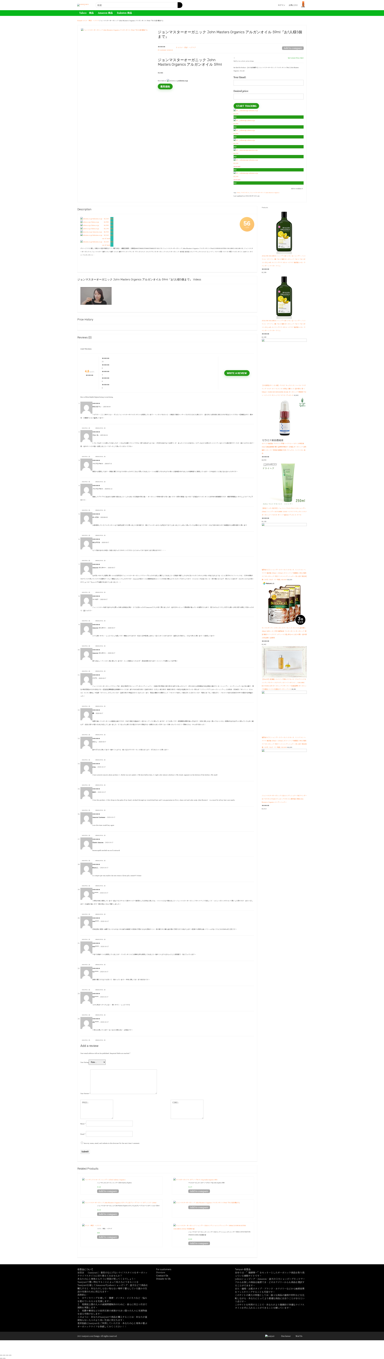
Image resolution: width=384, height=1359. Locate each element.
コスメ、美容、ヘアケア (104, 1228)
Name (83, 1124)
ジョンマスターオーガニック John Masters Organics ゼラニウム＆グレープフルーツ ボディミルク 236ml (128, 1205)
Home (79, 20)
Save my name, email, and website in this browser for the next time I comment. (112, 1143)
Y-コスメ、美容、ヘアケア (90, 20)
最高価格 (165, 86)
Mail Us (299, 1336)
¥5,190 (106, 228)
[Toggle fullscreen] (7, 1355)
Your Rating (84, 1062)
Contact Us (162, 1275)
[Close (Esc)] (1, 1355)
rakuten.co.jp (253, 110)
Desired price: (241, 90)
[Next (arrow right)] (4, 1358)
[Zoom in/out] (10, 1355)
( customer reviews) (165, 50)
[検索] (180, 5)
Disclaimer (286, 1336)
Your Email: (240, 77)
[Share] (4, 1355)
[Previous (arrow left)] (1, 1358)
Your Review (85, 1093)
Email (83, 1134)
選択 (235, 117)
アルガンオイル (245, 192)
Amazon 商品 (105, 13)
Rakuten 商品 (124, 13)
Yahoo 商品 (86, 13)
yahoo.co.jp (250, 120)
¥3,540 (106, 218)
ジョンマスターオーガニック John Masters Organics (264, 192)
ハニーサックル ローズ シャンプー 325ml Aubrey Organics (114, 1183)
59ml (238, 192)
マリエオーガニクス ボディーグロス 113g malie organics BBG (206, 1183)
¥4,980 (106, 222)
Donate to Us (163, 1278)
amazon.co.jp (253, 150)
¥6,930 (106, 232)
